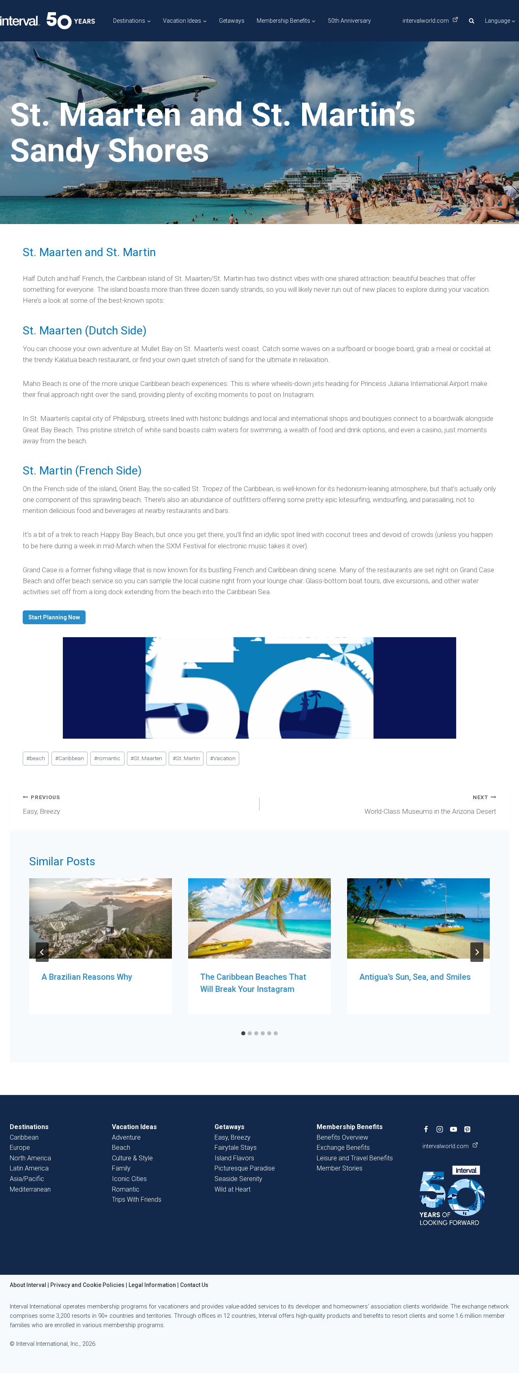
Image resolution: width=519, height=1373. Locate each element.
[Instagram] (440, 1129)
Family (121, 1168)
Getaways (231, 20)
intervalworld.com (426, 20)
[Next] (476, 952)
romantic (107, 758)
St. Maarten (146, 758)
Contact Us (194, 1285)
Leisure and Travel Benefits (355, 1158)
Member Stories (339, 1168)
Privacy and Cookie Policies (87, 1285)
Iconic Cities (129, 1179)
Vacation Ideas (134, 1127)
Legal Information (152, 1285)
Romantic (125, 1189)
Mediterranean (30, 1189)
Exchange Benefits (343, 1147)
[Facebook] (426, 1129)
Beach (121, 1147)
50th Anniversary (349, 20)
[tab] (243, 1033)
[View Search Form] (471, 20)
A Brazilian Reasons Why (86, 977)
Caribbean (69, 758)
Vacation (223, 758)
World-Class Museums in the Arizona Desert (430, 804)
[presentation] (100, 918)
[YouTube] (454, 1129)
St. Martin (186, 758)
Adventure (126, 1137)
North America (30, 1158)
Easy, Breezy (41, 804)
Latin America (29, 1168)
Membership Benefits (350, 1127)
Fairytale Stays (235, 1147)
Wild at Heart (232, 1189)
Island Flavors (234, 1158)
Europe (20, 1147)
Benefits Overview (342, 1137)
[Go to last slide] (42, 952)
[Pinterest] (467, 1129)
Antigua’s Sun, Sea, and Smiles (415, 977)
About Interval (28, 1285)
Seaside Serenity (238, 1179)
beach (35, 758)
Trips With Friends (136, 1199)
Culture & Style (132, 1158)
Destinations (29, 1127)
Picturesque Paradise (244, 1168)
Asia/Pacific (27, 1179)
